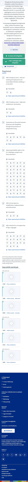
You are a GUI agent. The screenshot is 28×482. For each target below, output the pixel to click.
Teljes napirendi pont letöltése (16, 96)
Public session (10, 330)
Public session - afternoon (13, 298)
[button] (7, 92)
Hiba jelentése (10, 66)
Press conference (11, 284)
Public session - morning (13, 313)
